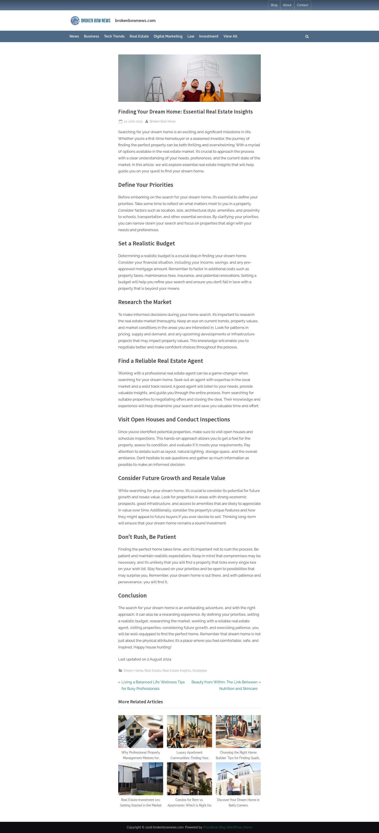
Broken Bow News (163, 121)
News (74, 36)
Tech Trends (114, 36)
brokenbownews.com (135, 20)
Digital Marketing (168, 36)
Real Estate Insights (177, 670)
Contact (302, 5)
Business (91, 36)
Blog (274, 5)
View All (230, 36)
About (287, 5)
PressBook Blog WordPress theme (227, 827)
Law (191, 36)
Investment (208, 36)
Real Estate (139, 36)
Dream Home (133, 670)
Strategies (199, 670)
